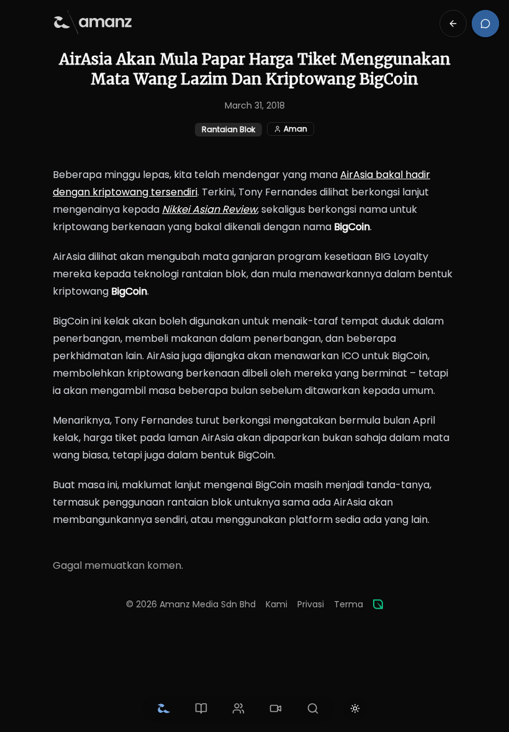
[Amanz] (378, 604)
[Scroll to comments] (485, 23)
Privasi (310, 604)
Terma (348, 604)
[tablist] (238, 708)
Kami (276, 604)
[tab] (163, 708)
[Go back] (453, 23)
